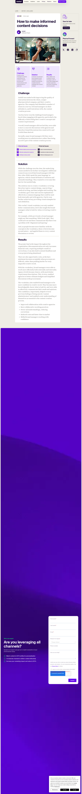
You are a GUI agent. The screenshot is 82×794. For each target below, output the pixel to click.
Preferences (55, 789)
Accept (74, 789)
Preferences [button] (57, 786)
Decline (64, 789)
